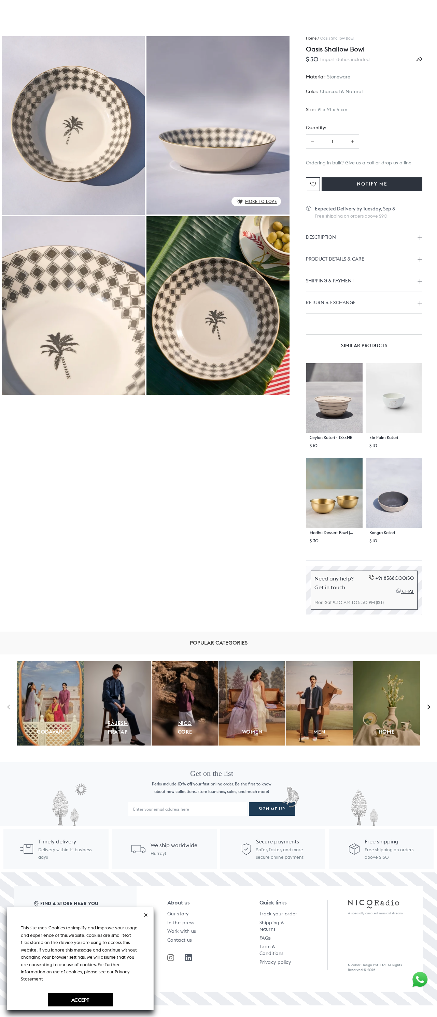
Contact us (179, 940)
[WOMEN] (251, 665)
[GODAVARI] (50, 665)
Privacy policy (275, 962)
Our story (177, 913)
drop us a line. (397, 162)
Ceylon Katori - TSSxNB (331, 437)
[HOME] (386, 665)
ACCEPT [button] (80, 1000)
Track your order (278, 913)
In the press (180, 922)
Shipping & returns (271, 926)
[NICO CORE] (185, 665)
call (370, 162)
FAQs (265, 938)
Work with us (181, 931)
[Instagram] (170, 957)
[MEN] (319, 665)
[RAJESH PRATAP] (117, 665)
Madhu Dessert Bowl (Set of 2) (332, 532)
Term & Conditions (271, 950)
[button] (334, 398)
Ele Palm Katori (383, 437)
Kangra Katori (382, 532)
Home (311, 38)
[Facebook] (188, 957)
